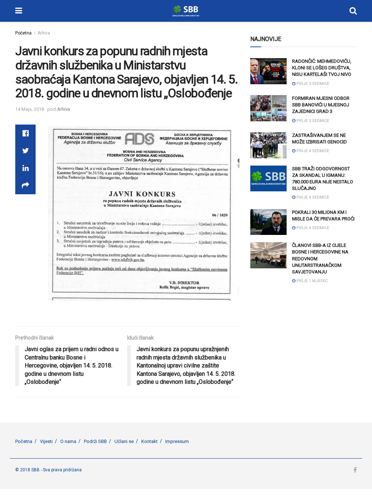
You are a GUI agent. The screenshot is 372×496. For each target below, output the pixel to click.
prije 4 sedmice (312, 151)
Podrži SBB (95, 441)
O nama (68, 441)
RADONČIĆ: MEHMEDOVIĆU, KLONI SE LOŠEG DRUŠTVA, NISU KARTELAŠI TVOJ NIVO (321, 67)
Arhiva (43, 33)
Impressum (177, 441)
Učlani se (124, 441)
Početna (23, 33)
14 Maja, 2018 (29, 109)
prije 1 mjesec (311, 281)
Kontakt (149, 441)
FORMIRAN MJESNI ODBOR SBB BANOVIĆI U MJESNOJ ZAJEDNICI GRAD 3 (320, 104)
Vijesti (46, 441)
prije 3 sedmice (312, 83)
